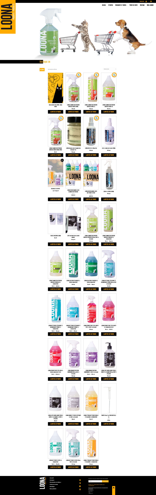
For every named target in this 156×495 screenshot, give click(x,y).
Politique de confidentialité (93, 484)
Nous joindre (150, 5)
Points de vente (134, 5)
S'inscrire (105, 481)
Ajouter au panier (55, 112)
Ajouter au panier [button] (73, 112)
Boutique (142, 5)
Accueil (104, 5)
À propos (110, 5)
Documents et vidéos (120, 5)
